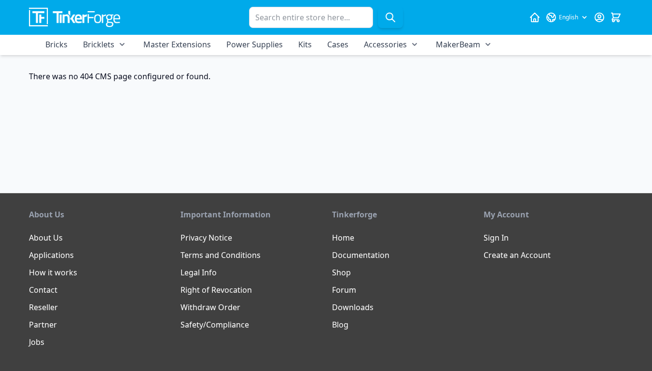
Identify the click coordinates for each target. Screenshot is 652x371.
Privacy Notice (206, 237)
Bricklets (98, 44)
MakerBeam (458, 44)
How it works (53, 272)
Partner (43, 324)
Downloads (353, 307)
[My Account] (599, 17)
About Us (46, 237)
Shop (341, 272)
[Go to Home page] (74, 18)
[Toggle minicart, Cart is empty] (616, 17)
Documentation (360, 255)
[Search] (390, 17)
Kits (305, 44)
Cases (337, 44)
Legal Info (198, 272)
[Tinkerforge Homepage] (534, 17)
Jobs (36, 342)
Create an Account (517, 255)
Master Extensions (177, 44)
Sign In (496, 237)
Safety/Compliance (214, 324)
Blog (340, 324)
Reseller (43, 307)
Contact (43, 290)
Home (343, 237)
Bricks (56, 44)
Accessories (385, 44)
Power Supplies (254, 44)
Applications (51, 255)
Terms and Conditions (220, 255)
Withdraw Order (210, 307)
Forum (344, 290)
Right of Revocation (216, 290)
